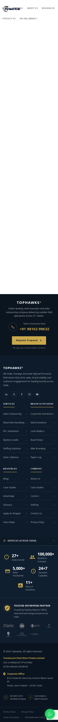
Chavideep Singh (26, 77)
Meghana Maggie (31, 182)
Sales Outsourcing (12, 413)
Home (5, 8)
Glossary (7, 504)
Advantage (8, 496)
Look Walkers (37, 431)
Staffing (35, 504)
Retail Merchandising (13, 422)
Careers (35, 496)
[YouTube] (37, 394)
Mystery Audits (10, 439)
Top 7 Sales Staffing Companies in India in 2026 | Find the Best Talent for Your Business (28, 69)
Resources (48, 8)
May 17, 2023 (9, 77)
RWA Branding (38, 448)
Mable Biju (28, 131)
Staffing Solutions (12, 448)
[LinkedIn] (6, 394)
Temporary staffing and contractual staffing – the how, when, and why (29, 176)
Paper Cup (36, 457)
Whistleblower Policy (35, 717)
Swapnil (22, 287)
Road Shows (37, 439)
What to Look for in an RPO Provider (25, 282)
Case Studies (9, 487)
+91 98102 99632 (34, 328)
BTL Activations (11, 431)
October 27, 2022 (11, 236)
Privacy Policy (37, 522)
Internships (9, 522)
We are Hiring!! (28, 18)
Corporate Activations (42, 413)
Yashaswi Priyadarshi (33, 236)
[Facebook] (22, 394)
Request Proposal (27, 340)
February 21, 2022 (11, 182)
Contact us (8, 18)
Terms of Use (9, 711)
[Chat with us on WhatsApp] (50, 714)
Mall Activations (38, 422)
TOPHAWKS (29, 302)
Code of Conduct (11, 717)
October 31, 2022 (11, 131)
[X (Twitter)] (14, 394)
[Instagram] (29, 394)
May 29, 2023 (9, 287)
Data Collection (11, 457)
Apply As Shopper (12, 513)
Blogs (6, 478)
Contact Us (36, 513)
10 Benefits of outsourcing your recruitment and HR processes (22, 124)
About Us (35, 478)
